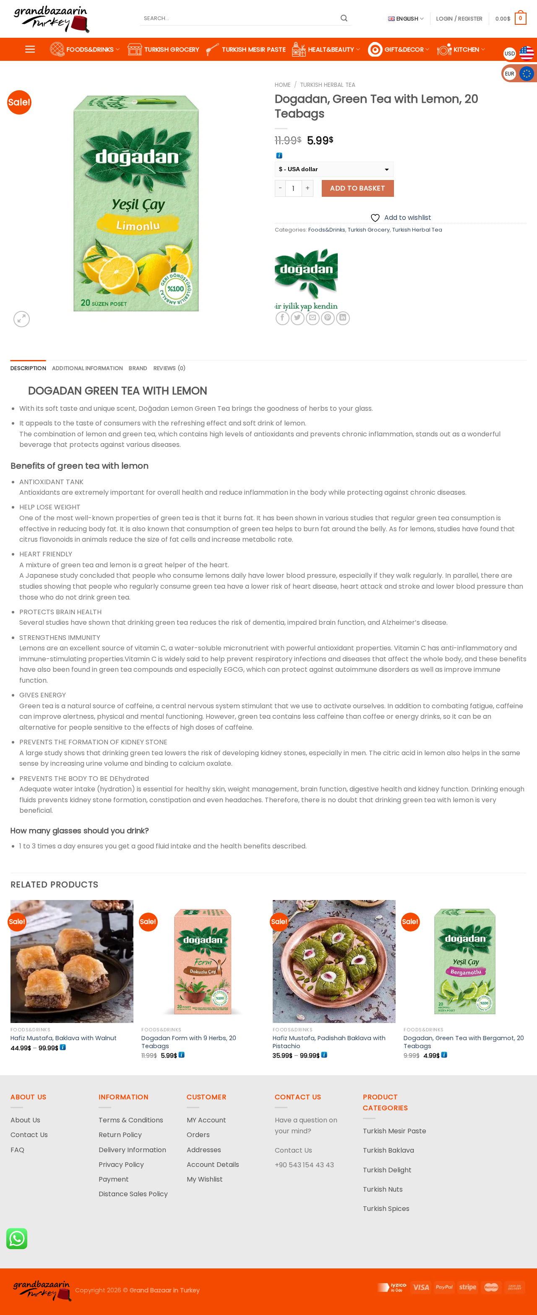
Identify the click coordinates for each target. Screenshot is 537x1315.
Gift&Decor (404, 49)
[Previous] (11, 987)
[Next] (526, 987)
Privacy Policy (121, 1164)
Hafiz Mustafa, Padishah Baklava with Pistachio (329, 1042)
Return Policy (120, 1135)
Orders (198, 1135)
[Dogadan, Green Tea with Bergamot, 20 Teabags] (465, 961)
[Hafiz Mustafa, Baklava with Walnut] (71, 961)
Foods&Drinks (90, 49)
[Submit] (344, 19)
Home (283, 85)
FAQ (17, 1150)
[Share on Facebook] (282, 318)
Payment (114, 1179)
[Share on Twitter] (298, 318)
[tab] (28, 368)
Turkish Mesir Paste (254, 49)
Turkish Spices (386, 1208)
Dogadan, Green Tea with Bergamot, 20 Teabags (464, 1042)
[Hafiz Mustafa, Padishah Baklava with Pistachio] (334, 961)
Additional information (87, 368)
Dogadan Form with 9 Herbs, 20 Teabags (188, 1042)
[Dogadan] (306, 279)
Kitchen (466, 49)
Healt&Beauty (331, 49)
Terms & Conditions (131, 1120)
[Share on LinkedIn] (343, 318)
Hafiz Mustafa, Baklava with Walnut (63, 1038)
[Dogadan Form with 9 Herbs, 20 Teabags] (202, 961)
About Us (25, 1120)
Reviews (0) (170, 368)
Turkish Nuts (383, 1189)
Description (28, 368)
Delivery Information (132, 1150)
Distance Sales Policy (133, 1194)
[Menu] (30, 49)
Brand (138, 368)
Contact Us (29, 1135)
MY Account (206, 1120)
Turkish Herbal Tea (327, 85)
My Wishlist (205, 1179)
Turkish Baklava (388, 1150)
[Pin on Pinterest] (328, 318)
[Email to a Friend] (313, 318)
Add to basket (357, 188)
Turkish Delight (387, 1170)
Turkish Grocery (171, 49)
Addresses (204, 1150)
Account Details (213, 1164)
